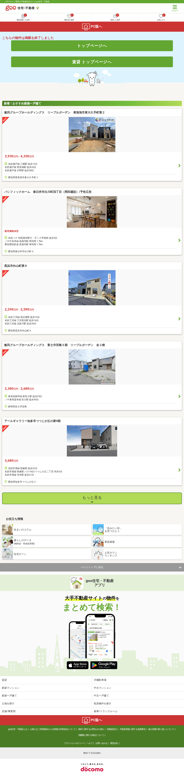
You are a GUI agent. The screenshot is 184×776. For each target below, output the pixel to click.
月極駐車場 (100, 679)
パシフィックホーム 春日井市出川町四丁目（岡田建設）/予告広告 (48, 192)
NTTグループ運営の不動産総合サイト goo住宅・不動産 (27, 2)
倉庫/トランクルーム (106, 711)
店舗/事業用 (8, 711)
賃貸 (4, 679)
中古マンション (102, 687)
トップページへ (92, 45)
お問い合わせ (101, 743)
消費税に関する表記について (91, 735)
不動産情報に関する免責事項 (132, 729)
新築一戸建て (9, 695)
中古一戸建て (101, 695)
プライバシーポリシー (74, 743)
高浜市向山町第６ (15, 265)
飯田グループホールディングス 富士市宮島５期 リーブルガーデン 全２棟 (54, 345)
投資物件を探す (102, 703)
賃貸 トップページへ (92, 61)
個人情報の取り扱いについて (161, 729)
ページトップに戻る (92, 567)
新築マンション (10, 687)
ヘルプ (90, 743)
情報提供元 (112, 729)
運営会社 (114, 743)
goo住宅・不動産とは (17, 729)
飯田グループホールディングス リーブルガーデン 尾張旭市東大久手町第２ (54, 112)
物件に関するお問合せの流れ (91, 729)
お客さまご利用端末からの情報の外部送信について (52, 729)
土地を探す (8, 703)
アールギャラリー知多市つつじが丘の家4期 (32, 421)
